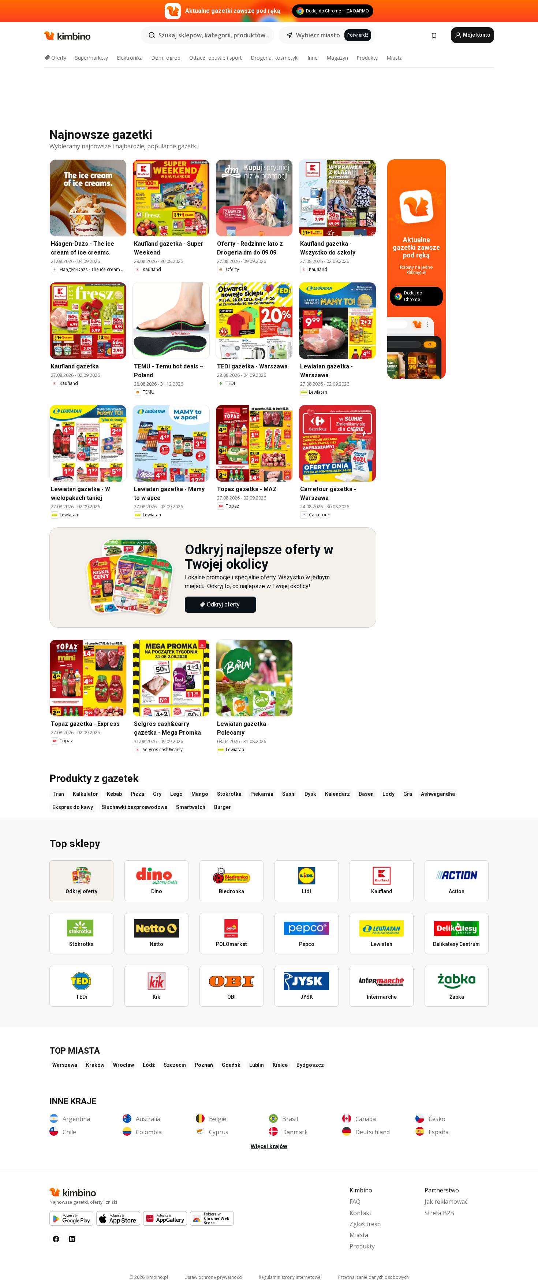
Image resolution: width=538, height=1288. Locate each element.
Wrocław (123, 1065)
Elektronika (130, 57)
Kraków (95, 1065)
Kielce (280, 1065)
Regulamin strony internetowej (290, 1277)
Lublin (256, 1065)
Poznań (204, 1065)
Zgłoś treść (365, 1224)
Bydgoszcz (310, 1065)
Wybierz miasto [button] (318, 35)
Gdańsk (231, 1065)
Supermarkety (91, 57)
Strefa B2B (439, 1213)
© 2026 (149, 1277)
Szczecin (175, 1065)
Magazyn (337, 57)
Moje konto (476, 35)
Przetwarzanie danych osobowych (373, 1277)
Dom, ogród (165, 57)
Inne (312, 57)
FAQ (355, 1202)
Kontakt (360, 1213)
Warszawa (64, 1065)
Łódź (149, 1065)
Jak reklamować (446, 1202)
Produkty (367, 57)
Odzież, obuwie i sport (215, 57)
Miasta (394, 57)
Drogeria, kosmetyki (275, 57)
